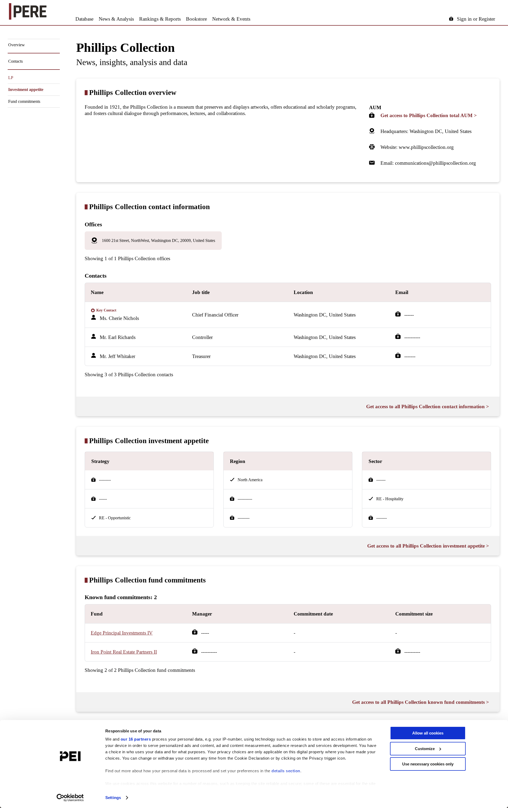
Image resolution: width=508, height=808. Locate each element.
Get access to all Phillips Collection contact (427, 406)
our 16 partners (136, 739)
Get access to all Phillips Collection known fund (420, 702)
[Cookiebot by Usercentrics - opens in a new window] (70, 798)
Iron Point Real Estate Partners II (124, 652)
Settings (113, 797)
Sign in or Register (476, 19)
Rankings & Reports (160, 19)
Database (84, 19)
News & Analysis (116, 19)
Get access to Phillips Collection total (428, 115)
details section (285, 771)
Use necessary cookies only (427, 764)
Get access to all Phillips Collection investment (428, 546)
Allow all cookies (427, 733)
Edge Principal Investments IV (122, 633)
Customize (425, 748)
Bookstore (196, 19)
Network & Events (231, 19)
